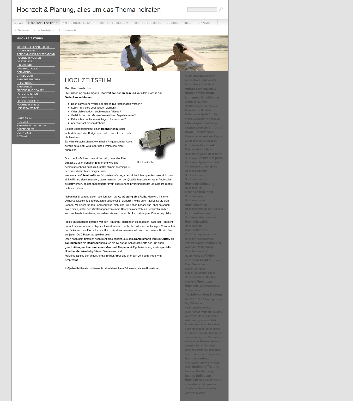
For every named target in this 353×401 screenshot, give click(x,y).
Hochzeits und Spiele (203, 166)
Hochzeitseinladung (199, 183)
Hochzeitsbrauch (196, 175)
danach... (207, 23)
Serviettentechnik (196, 272)
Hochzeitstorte (147, 23)
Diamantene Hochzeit (206, 118)
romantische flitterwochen (201, 384)
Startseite (23, 30)
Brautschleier (193, 106)
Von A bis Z (24, 132)
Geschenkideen (180, 23)
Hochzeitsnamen (195, 200)
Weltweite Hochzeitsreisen (201, 316)
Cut (211, 114)
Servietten (198, 264)
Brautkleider (210, 97)
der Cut (209, 333)
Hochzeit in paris (210, 158)
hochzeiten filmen (211, 354)
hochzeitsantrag (197, 358)
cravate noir (196, 333)
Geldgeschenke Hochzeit (201, 140)
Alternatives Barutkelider (200, 80)
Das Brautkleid (27, 68)
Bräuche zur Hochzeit (198, 110)
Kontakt (22, 122)
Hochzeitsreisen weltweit (201, 217)
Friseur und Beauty (30, 90)
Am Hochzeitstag (78, 23)
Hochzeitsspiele (28, 104)
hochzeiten (192, 354)
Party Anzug (206, 247)
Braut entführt (195, 93)
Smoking (190, 281)
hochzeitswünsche (197, 362)
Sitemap (22, 136)
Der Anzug (24, 72)
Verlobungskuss (211, 311)
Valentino (196, 303)
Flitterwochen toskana (199, 136)
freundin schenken (209, 349)
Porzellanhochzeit (196, 251)
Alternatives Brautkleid (199, 84)
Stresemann (192, 290)
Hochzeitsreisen (113, 23)
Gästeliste (24, 61)
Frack (218, 136)
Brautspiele (209, 106)
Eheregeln (24, 86)
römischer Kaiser (195, 388)
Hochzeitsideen (199, 192)
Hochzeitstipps (43, 23)
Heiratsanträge (28, 108)
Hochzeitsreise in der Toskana (204, 208)
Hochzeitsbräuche (196, 179)
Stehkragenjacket (209, 285)
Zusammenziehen (196, 324)
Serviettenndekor (196, 268)
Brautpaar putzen (196, 101)
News (19, 23)
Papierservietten (195, 242)
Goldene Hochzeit (199, 145)
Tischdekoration (197, 294)
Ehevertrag (25, 83)
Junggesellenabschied (33, 47)
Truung (209, 299)
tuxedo (211, 388)
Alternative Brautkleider (200, 75)
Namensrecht (205, 238)
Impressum (24, 118)
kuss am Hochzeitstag (199, 371)
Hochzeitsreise (196, 205)
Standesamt (25, 75)
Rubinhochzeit (194, 255)
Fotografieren (27, 94)
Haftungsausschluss (32, 125)
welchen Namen (195, 392)
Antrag (190, 88)
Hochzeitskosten (29, 57)
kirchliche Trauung (205, 367)
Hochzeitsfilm (69, 30)
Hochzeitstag (193, 225)
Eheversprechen (28, 79)
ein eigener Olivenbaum (208, 337)
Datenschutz (25, 129)
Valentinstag (193, 311)
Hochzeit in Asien (196, 153)
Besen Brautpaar (206, 88)
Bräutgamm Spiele (196, 114)
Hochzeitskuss (194, 196)
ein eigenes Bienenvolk (199, 341)
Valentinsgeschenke (197, 307)
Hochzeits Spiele (195, 162)
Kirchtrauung (193, 234)
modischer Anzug (210, 379)
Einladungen (25, 65)
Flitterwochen (204, 132)
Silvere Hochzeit (207, 277)
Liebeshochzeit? (28, 101)
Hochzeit (206, 149)
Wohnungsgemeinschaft (200, 320)
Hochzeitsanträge (196, 170)
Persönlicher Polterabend (36, 54)
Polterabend (26, 50)
